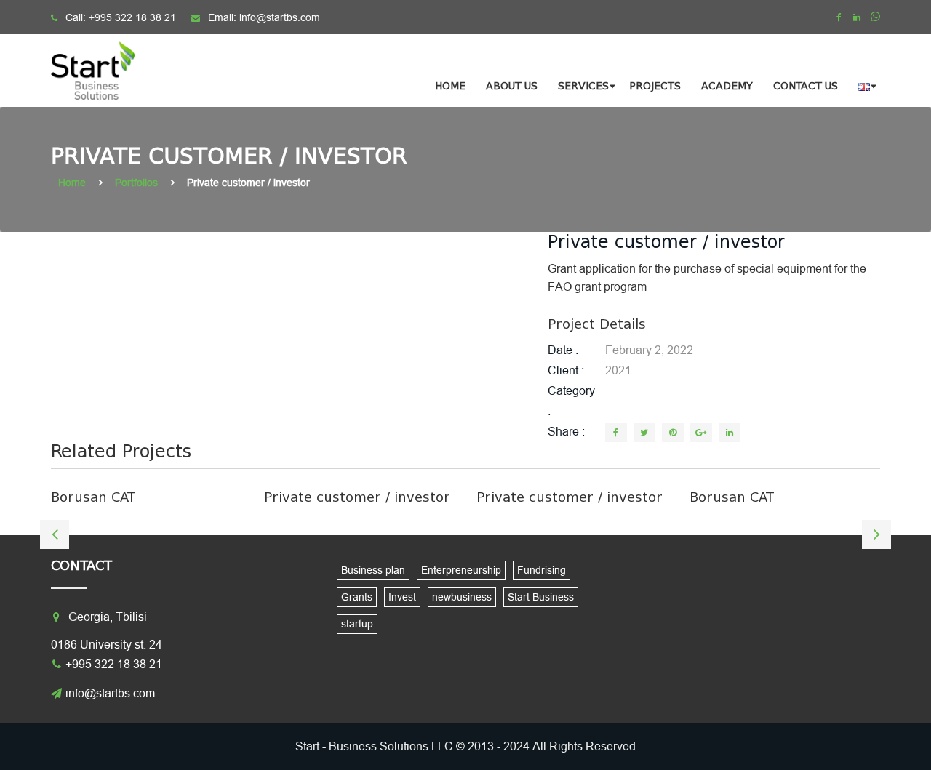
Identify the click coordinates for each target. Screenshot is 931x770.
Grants (356, 597)
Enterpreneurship (461, 570)
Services (583, 86)
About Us (512, 86)
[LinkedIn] (729, 432)
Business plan (373, 570)
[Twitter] (644, 432)
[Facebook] (838, 17)
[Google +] (701, 432)
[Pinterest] (673, 432)
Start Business (541, 597)
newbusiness (462, 597)
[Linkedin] (857, 17)
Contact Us (805, 86)
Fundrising (541, 570)
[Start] (102, 70)
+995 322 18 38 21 (132, 17)
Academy (727, 86)
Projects (655, 86)
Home (450, 86)
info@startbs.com (279, 17)
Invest (402, 597)
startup (357, 624)
